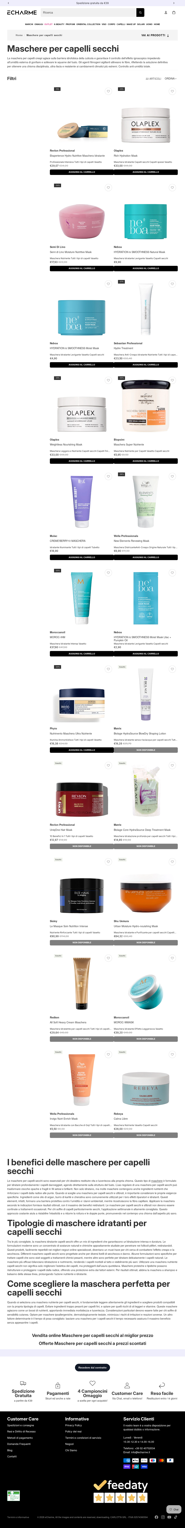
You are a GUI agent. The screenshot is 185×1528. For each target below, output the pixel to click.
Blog (9, 1450)
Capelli (121, 24)
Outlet (48, 24)
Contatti (12, 1456)
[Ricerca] (140, 12)
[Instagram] (163, 1517)
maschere (157, 1180)
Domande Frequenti (19, 1443)
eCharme (49, 1517)
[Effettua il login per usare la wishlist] (108, 91)
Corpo (111, 24)
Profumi (70, 24)
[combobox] (92, 12)
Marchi (29, 24)
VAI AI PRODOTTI (155, 35)
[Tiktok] (175, 1517)
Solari (141, 24)
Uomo (149, 24)
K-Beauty (59, 24)
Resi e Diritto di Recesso (21, 1431)
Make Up (131, 24)
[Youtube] (169, 1517)
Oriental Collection (88, 24)
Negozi (69, 1443)
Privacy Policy (73, 1425)
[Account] (166, 12)
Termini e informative (18, 1517)
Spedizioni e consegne (20, 1425)
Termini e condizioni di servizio (83, 1437)
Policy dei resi (73, 1431)
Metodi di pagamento (20, 1437)
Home (157, 24)
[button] (171, 79)
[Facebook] (156, 1517)
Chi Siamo (71, 1450)
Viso (104, 24)
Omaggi (39, 24)
